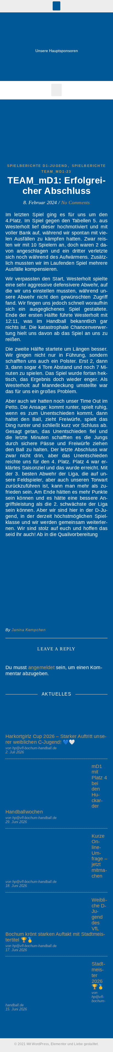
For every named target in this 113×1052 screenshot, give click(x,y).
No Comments (75, 202)
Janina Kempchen (29, 630)
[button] (56, 5)
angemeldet (41, 667)
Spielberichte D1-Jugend (37, 166)
